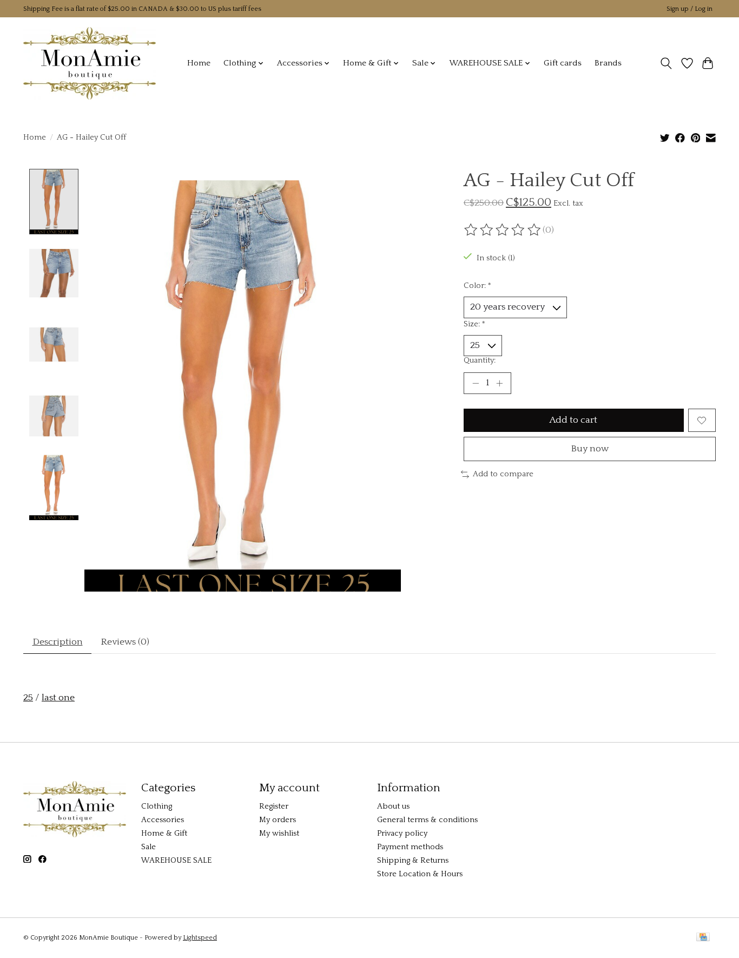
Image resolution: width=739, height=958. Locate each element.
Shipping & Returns (412, 860)
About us (393, 806)
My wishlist (279, 833)
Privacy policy (402, 833)
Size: (474, 324)
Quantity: (480, 360)
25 (28, 697)
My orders (277, 820)
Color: (477, 285)
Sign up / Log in (689, 8)
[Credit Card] (703, 938)
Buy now (590, 448)
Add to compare (503, 474)
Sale (148, 847)
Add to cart (573, 420)
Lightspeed (200, 937)
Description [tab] (57, 642)
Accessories (162, 820)
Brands (608, 63)
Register (273, 806)
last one (58, 697)
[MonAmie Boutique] (89, 63)
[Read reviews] (503, 230)
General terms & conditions (427, 820)
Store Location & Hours (420, 874)
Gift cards (563, 63)
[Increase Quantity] (499, 383)
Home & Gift (164, 833)
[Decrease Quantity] (475, 383)
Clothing (156, 806)
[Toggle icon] (666, 63)
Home (198, 63)
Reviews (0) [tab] (125, 642)
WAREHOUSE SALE (176, 860)
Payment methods (410, 847)
